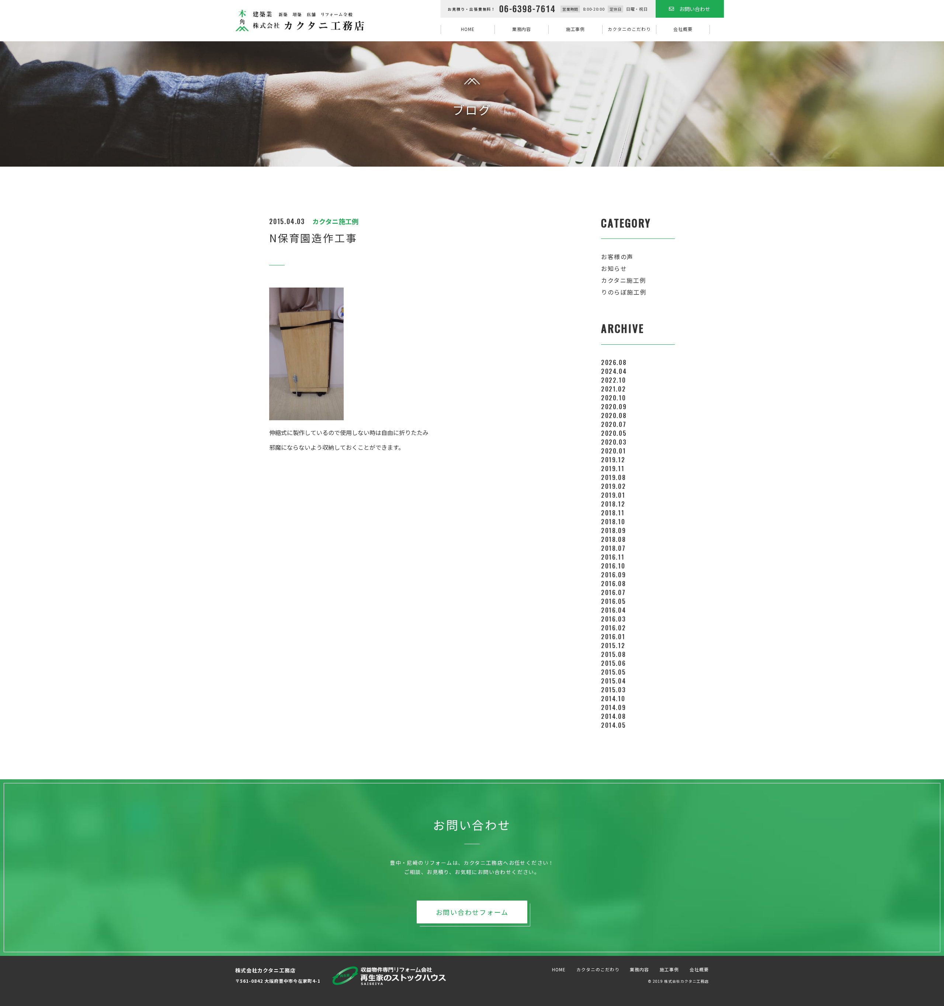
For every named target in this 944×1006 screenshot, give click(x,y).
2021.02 (613, 388)
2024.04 (614, 371)
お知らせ (614, 268)
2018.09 (613, 530)
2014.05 (613, 725)
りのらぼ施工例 (623, 292)
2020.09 (614, 406)
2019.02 (613, 486)
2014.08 (613, 716)
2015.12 (613, 645)
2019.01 (613, 495)
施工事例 (575, 29)
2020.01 (613, 450)
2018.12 (613, 503)
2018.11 (612, 512)
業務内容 (521, 29)
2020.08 (614, 415)
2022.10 (613, 380)
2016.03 (613, 619)
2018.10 (613, 521)
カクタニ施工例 (623, 280)
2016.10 (613, 565)
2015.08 (613, 654)
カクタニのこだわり (629, 29)
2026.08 (614, 362)
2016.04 (613, 610)
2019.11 (612, 468)
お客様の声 (617, 256)
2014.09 (613, 707)
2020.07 (613, 424)
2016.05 (613, 601)
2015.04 (613, 680)
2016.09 (613, 574)
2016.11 (612, 557)
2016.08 (613, 583)
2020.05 (614, 433)
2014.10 (613, 698)
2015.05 (613, 672)
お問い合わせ (694, 9)
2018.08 (613, 539)
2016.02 (613, 627)
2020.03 (614, 442)
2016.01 (613, 636)
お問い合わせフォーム (472, 912)
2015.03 (613, 689)
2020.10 (613, 397)
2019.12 (613, 459)
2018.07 (613, 548)
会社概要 (683, 29)
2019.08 (613, 477)
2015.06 (613, 663)
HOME (468, 29)
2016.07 (613, 592)
